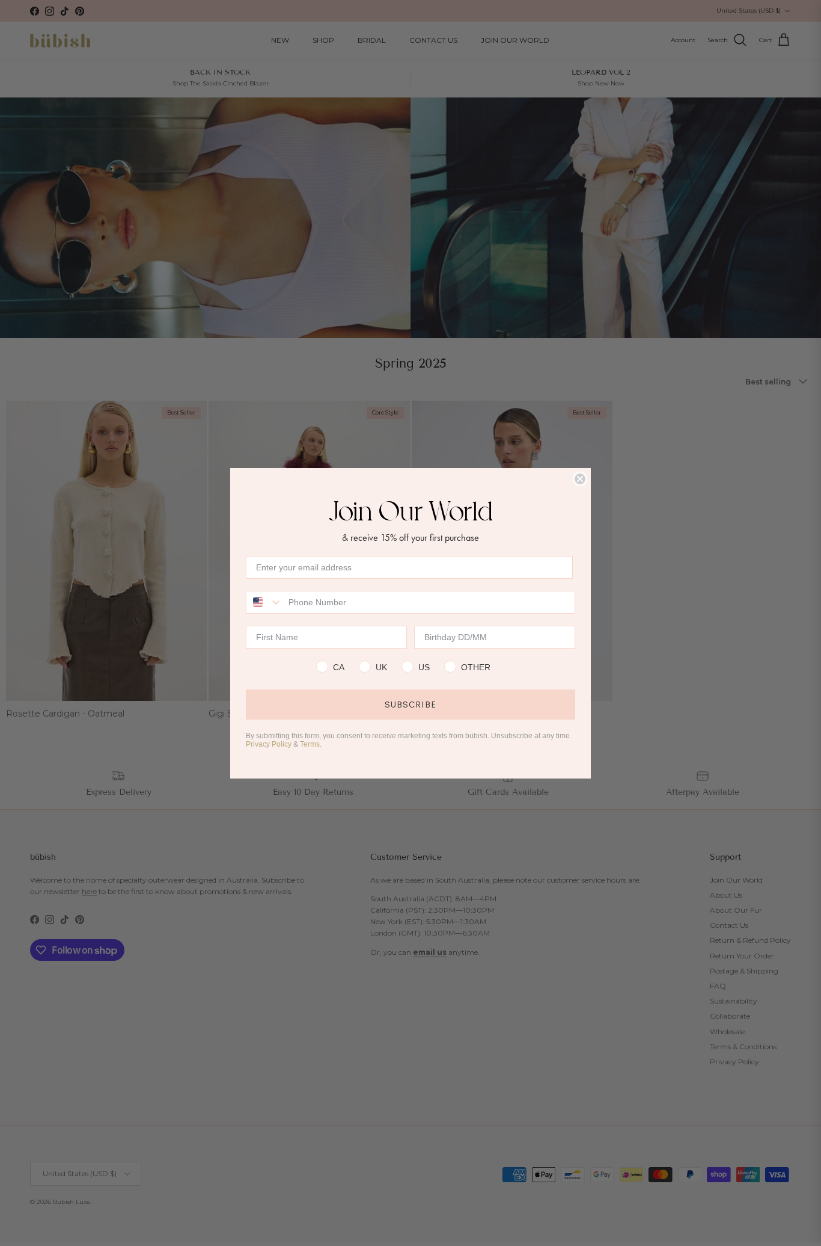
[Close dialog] (580, 479)
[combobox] (264, 602)
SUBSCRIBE (410, 704)
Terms (310, 744)
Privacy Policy (268, 744)
